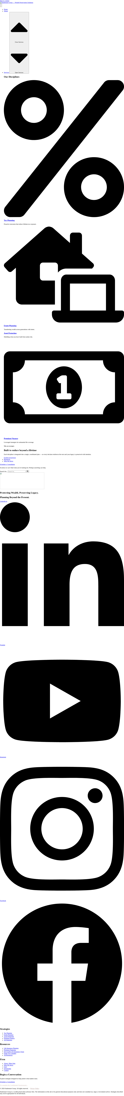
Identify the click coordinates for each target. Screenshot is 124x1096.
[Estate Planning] (64, 322)
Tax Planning (9, 220)
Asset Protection (10, 333)
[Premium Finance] (64, 435)
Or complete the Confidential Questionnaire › (14, 1085)
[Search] (27, 471)
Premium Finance (11, 439)
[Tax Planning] (64, 216)
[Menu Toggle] (1, 5)
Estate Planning (10, 326)
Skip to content (4, 1)
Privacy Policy (34, 1088)
